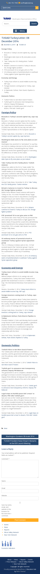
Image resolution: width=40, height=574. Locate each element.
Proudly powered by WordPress (14, 569)
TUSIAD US (22, 45)
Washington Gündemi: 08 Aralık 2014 (20, 436)
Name (4, 481)
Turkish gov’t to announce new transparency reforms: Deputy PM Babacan (19, 388)
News (5, 428)
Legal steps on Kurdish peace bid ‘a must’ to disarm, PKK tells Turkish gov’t (20, 415)
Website (4, 495)
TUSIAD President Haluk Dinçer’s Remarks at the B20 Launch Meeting (20, 442)
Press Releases (11, 562)
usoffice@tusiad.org (27, 3)
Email (3, 488)
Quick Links (6, 8)
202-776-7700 (12, 3)
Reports (6, 530)
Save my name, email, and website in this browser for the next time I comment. (7, 510)
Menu (22, 31)
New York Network (10, 535)
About (9, 559)
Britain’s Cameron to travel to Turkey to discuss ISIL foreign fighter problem (18, 209)
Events (6, 525)
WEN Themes (21, 571)
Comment (5, 459)
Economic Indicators (8, 548)
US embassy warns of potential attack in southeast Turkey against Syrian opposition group (19, 258)
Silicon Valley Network (11, 532)
